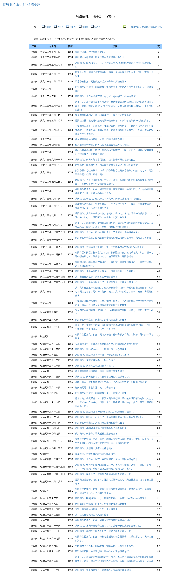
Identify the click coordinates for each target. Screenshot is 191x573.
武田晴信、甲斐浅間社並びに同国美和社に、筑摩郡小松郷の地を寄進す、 (112, 498)
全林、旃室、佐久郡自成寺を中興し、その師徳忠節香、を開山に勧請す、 (112, 382)
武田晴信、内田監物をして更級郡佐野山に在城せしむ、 (103, 376)
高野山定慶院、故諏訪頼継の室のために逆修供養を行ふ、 (104, 551)
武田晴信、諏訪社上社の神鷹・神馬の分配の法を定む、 (103, 355)
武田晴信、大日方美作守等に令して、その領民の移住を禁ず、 (106, 96)
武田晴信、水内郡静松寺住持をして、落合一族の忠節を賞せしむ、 (108, 525)
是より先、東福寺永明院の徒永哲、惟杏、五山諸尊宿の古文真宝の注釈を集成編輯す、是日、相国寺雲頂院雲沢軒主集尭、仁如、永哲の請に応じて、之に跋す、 (114, 561)
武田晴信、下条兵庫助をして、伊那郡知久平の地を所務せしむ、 (107, 282)
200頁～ (61, 27)
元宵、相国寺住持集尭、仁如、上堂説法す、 (97, 509)
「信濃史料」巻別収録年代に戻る (144, 27)
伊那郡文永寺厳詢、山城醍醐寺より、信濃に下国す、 (102, 393)
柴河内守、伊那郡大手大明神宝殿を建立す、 (97, 433)
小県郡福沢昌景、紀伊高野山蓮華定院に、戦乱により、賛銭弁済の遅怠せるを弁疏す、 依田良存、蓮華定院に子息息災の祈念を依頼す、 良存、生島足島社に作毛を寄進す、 (114, 130)
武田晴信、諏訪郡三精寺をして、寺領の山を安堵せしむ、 (104, 531)
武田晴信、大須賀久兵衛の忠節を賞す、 (95, 448)
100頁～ (49, 27)
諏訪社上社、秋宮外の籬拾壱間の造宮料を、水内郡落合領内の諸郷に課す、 (113, 120)
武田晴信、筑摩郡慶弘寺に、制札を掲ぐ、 (96, 360)
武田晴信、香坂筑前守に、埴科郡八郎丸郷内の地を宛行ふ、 (105, 570)
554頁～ (98, 27)
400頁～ (86, 27)
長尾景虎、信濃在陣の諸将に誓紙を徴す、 (96, 454)
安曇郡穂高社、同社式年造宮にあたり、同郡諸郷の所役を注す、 (107, 344)
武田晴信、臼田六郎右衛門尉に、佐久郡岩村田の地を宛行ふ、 (106, 159)
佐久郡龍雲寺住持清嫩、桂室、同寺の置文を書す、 (101, 371)
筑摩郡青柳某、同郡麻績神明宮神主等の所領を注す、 (102, 81)
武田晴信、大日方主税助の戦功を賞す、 (95, 366)
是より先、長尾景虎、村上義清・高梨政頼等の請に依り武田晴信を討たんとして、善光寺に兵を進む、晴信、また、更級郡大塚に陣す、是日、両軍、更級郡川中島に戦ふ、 (114, 402)
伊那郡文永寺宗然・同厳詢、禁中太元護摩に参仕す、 (102, 319)
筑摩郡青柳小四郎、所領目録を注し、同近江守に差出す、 (104, 115)
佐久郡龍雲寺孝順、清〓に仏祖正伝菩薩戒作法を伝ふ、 (103, 145)
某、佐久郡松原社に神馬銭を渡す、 (93, 515)
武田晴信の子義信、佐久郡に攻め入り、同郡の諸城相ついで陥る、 (108, 198)
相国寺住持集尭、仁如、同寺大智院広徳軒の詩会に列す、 (104, 520)
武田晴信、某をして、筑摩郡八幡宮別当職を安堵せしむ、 (104, 474)
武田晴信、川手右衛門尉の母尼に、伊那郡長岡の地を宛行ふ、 (106, 271)
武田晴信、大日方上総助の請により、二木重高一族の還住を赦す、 (108, 232)
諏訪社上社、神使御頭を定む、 (90, 52)
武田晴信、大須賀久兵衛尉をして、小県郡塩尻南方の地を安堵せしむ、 (111, 247)
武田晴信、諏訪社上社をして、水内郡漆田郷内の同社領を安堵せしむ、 (111, 417)
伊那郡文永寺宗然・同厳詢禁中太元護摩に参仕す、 (101, 57)
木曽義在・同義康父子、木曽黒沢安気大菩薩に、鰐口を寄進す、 (107, 165)
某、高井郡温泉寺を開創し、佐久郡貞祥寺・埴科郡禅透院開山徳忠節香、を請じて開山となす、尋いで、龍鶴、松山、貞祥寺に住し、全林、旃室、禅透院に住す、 (114, 291)
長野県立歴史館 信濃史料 (22, 5)
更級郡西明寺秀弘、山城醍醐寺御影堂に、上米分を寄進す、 (105, 546)
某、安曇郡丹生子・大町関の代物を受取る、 (97, 277)
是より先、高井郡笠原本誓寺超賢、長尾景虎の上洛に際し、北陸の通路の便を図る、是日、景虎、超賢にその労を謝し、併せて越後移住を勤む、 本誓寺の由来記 (114, 106)
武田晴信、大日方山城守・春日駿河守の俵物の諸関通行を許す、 (107, 459)
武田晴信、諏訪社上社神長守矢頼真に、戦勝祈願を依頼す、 (105, 412)
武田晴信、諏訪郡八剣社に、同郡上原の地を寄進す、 (102, 349)
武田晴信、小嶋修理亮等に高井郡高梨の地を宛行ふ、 (102, 428)
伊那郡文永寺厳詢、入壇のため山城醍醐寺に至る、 (101, 422)
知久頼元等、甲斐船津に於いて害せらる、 (96, 387)
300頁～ (73, 27)
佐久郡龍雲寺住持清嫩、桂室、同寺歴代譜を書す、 (101, 139)
